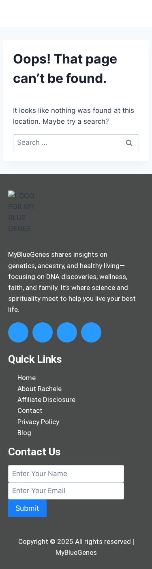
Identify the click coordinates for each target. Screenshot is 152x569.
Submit (27, 508)
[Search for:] (76, 142)
